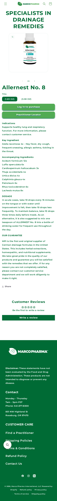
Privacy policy (41, 490)
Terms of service (21, 494)
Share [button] (8, 286)
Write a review (28, 317)
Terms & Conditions (20, 448)
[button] (5, 4)
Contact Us (14, 463)
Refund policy (26, 490)
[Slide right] (35, 81)
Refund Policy (16, 456)
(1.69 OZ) (10, 99)
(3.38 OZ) (26, 99)
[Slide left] (22, 81)
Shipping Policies (19, 440)
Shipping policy (38, 494)
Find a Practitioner (20, 433)
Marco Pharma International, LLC (26, 486)
